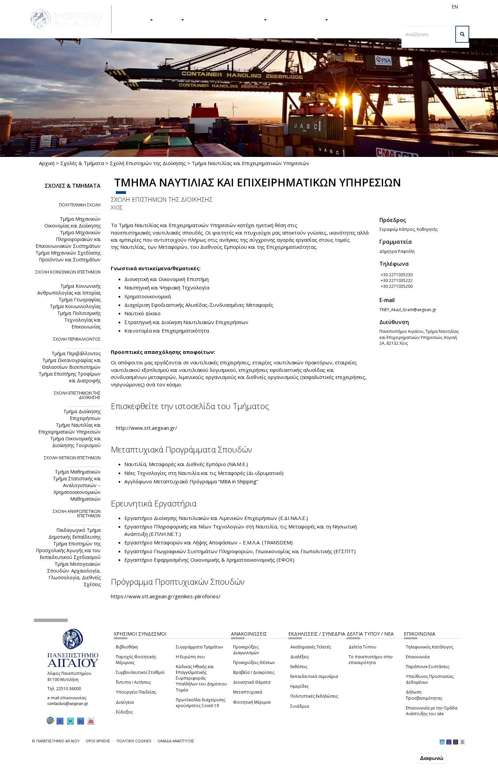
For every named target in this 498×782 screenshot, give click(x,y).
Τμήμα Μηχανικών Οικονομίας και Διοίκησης (72, 222)
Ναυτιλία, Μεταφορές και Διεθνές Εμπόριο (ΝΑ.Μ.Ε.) (186, 464)
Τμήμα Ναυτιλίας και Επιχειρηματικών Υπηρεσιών (69, 428)
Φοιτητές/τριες (301, 6)
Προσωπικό (382, 6)
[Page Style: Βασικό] (442, 742)
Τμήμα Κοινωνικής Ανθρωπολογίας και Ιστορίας (69, 289)
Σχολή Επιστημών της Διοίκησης (148, 163)
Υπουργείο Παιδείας (136, 692)
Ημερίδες (299, 686)
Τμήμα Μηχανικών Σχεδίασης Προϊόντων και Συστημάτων (68, 256)
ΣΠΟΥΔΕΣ (136, 19)
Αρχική (47, 163)
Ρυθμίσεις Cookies (74, 776)
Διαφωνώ (431, 758)
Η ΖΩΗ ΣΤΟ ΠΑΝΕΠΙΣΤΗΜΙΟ (227, 19)
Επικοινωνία (418, 657)
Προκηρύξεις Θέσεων (254, 662)
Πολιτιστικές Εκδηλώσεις (314, 696)
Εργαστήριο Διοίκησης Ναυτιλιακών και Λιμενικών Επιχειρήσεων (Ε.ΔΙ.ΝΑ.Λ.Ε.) (216, 518)
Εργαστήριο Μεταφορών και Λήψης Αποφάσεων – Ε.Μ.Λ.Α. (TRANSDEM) (208, 542)
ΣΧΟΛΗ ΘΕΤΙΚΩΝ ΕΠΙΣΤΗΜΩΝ (72, 458)
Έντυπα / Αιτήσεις (133, 682)
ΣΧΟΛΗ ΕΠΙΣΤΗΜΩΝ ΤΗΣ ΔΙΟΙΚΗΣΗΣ (161, 199)
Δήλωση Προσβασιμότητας (424, 695)
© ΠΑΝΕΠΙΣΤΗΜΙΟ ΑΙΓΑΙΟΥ (56, 740)
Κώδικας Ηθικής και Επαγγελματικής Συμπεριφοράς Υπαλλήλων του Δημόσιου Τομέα (201, 678)
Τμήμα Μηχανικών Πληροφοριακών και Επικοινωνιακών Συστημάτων (68, 239)
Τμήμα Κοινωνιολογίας (75, 306)
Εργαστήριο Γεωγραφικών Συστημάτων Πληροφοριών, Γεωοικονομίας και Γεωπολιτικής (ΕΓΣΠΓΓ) (240, 551)
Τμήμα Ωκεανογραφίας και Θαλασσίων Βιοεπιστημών (71, 363)
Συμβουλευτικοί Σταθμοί (140, 672)
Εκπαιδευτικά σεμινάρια (314, 676)
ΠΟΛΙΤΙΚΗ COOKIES (134, 740)
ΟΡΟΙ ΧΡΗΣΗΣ (98, 740)
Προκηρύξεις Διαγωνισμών (246, 650)
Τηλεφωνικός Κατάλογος (429, 647)
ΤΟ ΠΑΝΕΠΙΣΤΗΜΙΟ (299, 19)
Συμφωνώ (401, 758)
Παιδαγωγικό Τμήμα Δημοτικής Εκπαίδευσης (74, 533)
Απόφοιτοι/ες (334, 6)
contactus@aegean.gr (69, 703)
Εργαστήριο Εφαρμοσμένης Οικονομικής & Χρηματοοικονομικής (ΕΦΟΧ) (209, 559)
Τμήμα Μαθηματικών (78, 471)
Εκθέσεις (298, 666)
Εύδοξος (124, 712)
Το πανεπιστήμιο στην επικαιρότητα (371, 659)
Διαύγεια (125, 702)
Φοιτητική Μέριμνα (252, 702)
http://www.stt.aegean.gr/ (146, 427)
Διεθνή (359, 6)
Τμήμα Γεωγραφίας (80, 299)
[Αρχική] (70, 19)
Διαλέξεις (299, 657)
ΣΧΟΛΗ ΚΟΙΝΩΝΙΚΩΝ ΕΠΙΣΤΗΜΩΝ (68, 272)
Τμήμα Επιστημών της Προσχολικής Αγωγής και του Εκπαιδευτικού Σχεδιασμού (68, 550)
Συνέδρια (299, 706)
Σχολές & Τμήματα (82, 163)
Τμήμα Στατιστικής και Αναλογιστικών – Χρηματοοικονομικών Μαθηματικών (77, 488)
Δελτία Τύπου (362, 647)
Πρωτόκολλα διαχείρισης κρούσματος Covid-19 (200, 702)
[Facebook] (60, 721)
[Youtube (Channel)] (91, 721)
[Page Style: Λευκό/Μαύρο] (455, 742)
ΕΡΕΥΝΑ (170, 19)
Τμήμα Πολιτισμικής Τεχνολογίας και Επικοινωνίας (79, 320)
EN (455, 6)
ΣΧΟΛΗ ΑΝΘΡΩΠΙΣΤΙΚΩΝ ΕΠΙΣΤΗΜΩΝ (77, 513)
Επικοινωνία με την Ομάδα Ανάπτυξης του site (431, 711)
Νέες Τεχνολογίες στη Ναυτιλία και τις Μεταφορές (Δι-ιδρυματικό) (204, 472)
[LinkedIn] (80, 721)
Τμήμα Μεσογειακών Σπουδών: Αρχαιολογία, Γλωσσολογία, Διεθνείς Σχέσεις (74, 574)
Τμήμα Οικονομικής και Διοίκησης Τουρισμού (75, 441)
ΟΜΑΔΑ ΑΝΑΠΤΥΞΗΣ (176, 740)
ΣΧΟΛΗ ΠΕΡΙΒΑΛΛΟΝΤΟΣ (77, 339)
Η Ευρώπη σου (190, 657)
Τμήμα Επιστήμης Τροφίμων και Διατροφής (70, 377)
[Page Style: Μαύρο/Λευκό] (462, 742)
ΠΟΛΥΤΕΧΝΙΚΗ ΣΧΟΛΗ (80, 205)
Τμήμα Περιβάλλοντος (76, 353)
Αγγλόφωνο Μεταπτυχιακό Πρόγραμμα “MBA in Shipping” (191, 481)
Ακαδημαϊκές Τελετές (310, 647)
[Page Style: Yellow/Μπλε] (449, 742)
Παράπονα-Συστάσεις (427, 666)
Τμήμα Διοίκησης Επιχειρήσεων (82, 414)
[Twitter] (70, 721)
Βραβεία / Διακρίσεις (253, 672)
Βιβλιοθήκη (127, 647)
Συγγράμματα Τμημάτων (199, 647)
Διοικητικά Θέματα (251, 682)
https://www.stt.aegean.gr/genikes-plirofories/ (166, 596)
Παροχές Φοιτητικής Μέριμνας (136, 659)
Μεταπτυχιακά (247, 692)
